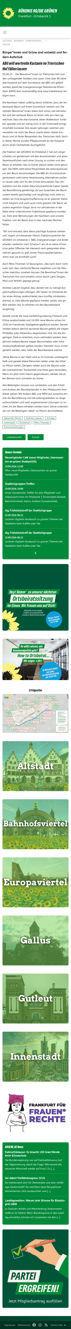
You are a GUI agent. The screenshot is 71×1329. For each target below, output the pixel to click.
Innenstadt (9, 422)
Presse (6, 44)
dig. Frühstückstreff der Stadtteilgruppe (28, 510)
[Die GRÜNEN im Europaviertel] (35, 882)
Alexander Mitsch (12, 418)
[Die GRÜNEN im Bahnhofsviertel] (35, 824)
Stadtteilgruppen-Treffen (20, 484)
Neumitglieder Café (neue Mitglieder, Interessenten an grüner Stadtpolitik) (34, 459)
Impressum (9, 1325)
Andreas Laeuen (34, 418)
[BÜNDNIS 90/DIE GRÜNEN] (8, 13)
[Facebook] (34, 1325)
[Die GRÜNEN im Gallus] (35, 940)
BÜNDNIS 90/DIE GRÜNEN (37, 10)
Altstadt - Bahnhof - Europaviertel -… (23, 40)
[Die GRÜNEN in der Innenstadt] (35, 1057)
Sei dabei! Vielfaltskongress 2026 (25, 1178)
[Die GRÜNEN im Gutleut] (35, 999)
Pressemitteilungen (13, 427)
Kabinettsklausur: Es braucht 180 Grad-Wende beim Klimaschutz (32, 1153)
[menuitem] (9, 1325)
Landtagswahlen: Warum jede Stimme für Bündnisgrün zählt (35, 1202)
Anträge (50, 418)
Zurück (35, 437)
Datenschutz (24, 1325)
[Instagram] (40, 1325)
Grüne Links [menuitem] (57, 1325)
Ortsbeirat (24, 422)
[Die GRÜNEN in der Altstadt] (35, 766)
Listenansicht (14, 437)
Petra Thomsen (41, 422)
